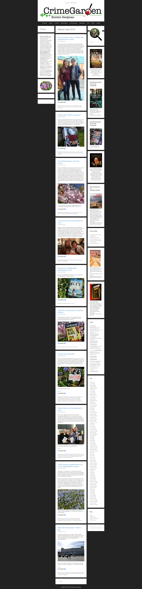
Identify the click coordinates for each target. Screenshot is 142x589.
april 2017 (91, 457)
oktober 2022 (92, 399)
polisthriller (98, 352)
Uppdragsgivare (82, 23)
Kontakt (92, 23)
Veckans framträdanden (66, 354)
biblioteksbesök (61, 212)
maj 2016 (91, 473)
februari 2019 (92, 428)
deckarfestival (97, 331)
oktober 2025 (92, 386)
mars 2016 (92, 476)
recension (69, 303)
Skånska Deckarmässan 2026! (95, 239)
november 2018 (93, 431)
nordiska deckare (63, 213)
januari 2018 (92, 444)
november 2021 (93, 405)
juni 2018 (91, 438)
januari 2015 (92, 498)
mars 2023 (92, 397)
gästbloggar (96, 347)
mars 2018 (92, 441)
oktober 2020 (92, 414)
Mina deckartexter (64, 23)
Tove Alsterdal (65, 457)
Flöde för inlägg (92, 517)
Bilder (88, 23)
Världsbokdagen (69, 213)
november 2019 (93, 418)
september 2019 (93, 421)
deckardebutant (92, 331)
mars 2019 (92, 426)
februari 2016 (92, 478)
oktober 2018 (92, 432)
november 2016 (93, 464)
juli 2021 (91, 408)
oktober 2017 (92, 449)
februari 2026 (92, 385)
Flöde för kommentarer (94, 518)
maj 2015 (91, 492)
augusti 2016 (92, 469)
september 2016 (93, 467)
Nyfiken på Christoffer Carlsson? (69, 115)
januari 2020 (92, 417)
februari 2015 (92, 496)
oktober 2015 (92, 484)
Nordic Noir (82, 572)
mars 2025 (92, 391)
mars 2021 (92, 411)
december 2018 (93, 429)
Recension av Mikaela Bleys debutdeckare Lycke (67, 269)
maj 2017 (91, 455)
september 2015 (93, 486)
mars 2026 (92, 383)
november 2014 (93, 501)
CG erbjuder (56, 23)
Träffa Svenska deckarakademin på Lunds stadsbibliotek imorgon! (70, 465)
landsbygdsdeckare (92, 350)
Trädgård (50, 23)
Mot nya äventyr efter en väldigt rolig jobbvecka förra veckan (70, 38)
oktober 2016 (92, 466)
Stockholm (76, 106)
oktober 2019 (92, 420)
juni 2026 (91, 382)
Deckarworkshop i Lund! (94, 237)
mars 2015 (92, 495)
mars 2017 (92, 458)
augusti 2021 (92, 406)
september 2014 (93, 504)
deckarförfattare (72, 397)
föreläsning (99, 346)
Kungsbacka (64, 106)
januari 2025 (92, 392)
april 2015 (91, 493)
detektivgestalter (94, 341)
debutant (91, 329)
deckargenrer (72, 212)
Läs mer (59, 391)
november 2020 (93, 412)
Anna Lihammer (61, 454)
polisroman (98, 350)
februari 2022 (92, 403)
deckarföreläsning (60, 397)
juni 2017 (91, 454)
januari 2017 (92, 461)
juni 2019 (91, 423)
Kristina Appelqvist (75, 105)
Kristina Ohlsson (61, 346)
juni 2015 (91, 490)
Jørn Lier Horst (63, 456)
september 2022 (93, 400)
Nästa (61, 581)
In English (98, 23)
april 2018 (91, 440)
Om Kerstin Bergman (73, 23)
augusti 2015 (92, 487)
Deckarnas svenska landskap (68, 455)
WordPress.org (92, 520)
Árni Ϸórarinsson (61, 572)
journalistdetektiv (92, 348)
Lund (71, 106)
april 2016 (91, 475)
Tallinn (80, 573)
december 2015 (93, 481)
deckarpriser (76, 455)
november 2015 (93, 483)
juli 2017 (91, 452)
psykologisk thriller (96, 353)
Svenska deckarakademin (74, 456)
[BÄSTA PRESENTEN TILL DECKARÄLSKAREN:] (96, 200)
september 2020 (93, 415)
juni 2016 (91, 472)
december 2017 (93, 446)
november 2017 (93, 447)
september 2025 (93, 388)
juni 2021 (91, 409)
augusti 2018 (92, 435)
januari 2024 (92, 394)
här (79, 206)
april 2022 (91, 402)
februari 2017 (92, 460)
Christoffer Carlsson (62, 105)
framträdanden (72, 572)
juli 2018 (91, 437)
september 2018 (93, 434)
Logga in (91, 515)
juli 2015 (91, 489)
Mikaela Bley (61, 303)
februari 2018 (92, 443)
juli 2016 (91, 470)
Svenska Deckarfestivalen (44, 65)
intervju (99, 347)
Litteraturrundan (48, 73)
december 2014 (93, 499)
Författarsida (44, 23)
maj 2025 (91, 389)
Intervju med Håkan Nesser (95, 243)
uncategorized (60, 574)
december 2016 (93, 463)
